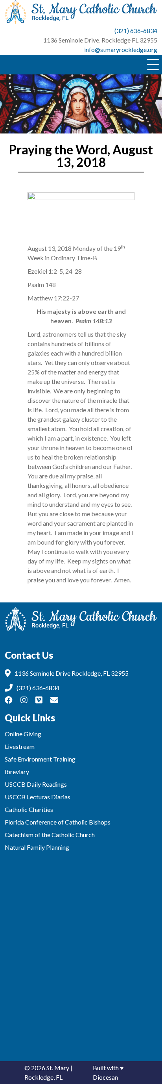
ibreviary (17, 771)
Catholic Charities (29, 809)
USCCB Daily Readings (36, 784)
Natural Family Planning (37, 847)
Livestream (20, 746)
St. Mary (57, 1067)
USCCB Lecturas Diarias (37, 796)
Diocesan (105, 1077)
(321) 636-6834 (135, 30)
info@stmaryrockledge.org (120, 49)
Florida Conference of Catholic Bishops (57, 822)
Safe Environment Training (40, 759)
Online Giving (23, 733)
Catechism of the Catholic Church (50, 834)
